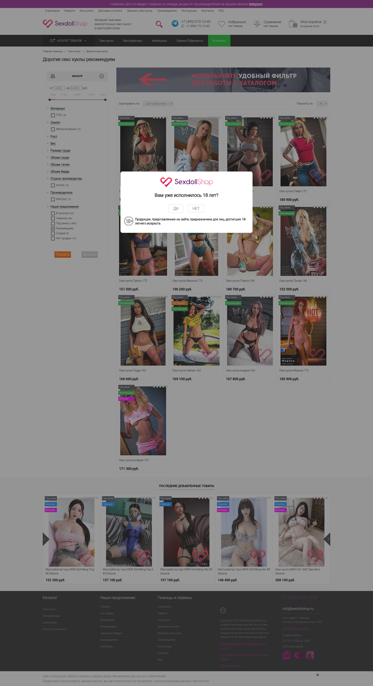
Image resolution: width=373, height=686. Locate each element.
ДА (175, 208)
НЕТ (196, 208)
